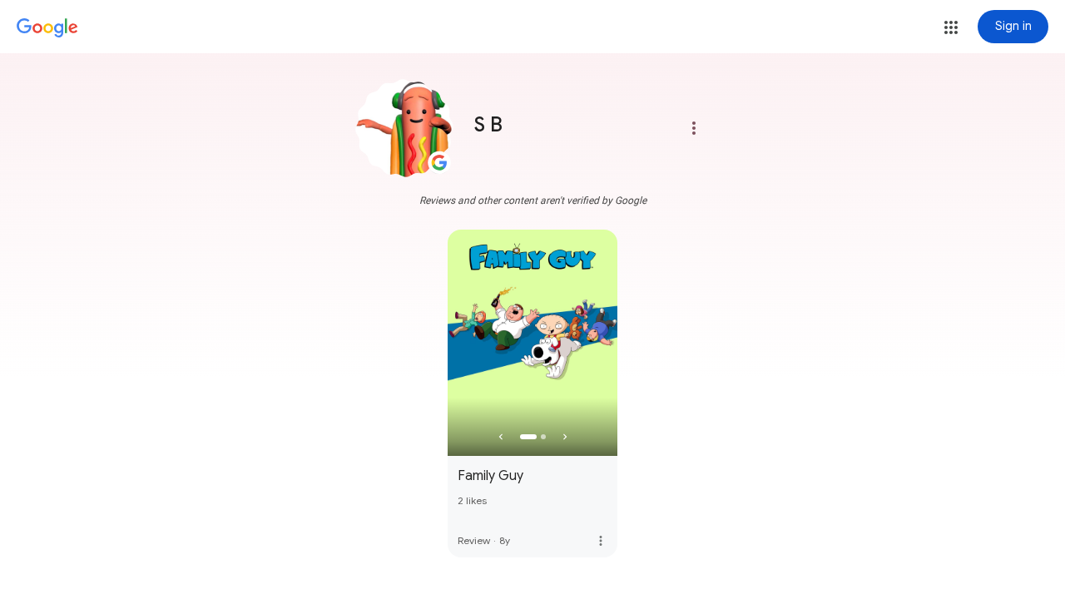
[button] (951, 27)
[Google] (47, 28)
